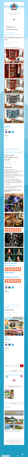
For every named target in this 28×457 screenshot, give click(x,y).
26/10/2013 (15, 162)
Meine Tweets (7, 407)
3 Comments (8, 164)
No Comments (9, 44)
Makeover (16, 34)
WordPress (16, 442)
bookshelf (7, 34)
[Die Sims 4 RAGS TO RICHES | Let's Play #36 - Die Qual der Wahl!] (9, 394)
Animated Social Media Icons (6, 447)
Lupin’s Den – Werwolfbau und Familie (11, 157)
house (16, 306)
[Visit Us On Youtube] (14, 379)
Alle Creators (7, 148)
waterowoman (6, 307)
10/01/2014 (15, 42)
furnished (11, 306)
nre (19, 34)
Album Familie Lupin (9, 265)
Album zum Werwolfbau (10, 263)
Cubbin (7, 306)
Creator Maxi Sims (13, 148)
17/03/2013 (15, 312)
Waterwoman (9, 42)
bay (5, 306)
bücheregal (11, 34)
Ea (13, 34)
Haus (14, 306)
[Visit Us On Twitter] (7, 375)
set (20, 34)
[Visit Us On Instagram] (21, 375)
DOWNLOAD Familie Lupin (11, 277)
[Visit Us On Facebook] (14, 375)
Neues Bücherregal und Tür (13, 38)
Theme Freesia (18, 440)
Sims (9, 150)
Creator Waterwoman (8, 32)
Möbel (14, 32)
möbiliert (19, 306)
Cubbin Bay (9, 310)
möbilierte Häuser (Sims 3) (14, 149)
